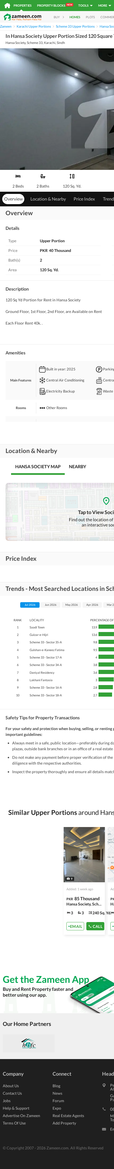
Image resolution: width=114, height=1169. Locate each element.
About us (11, 1085)
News (57, 1093)
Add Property (64, 1123)
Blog (56, 1085)
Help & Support (16, 1108)
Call (97, 926)
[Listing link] (84, 881)
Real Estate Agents (68, 1115)
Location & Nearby (48, 198)
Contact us (12, 1093)
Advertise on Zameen (21, 1115)
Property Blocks (54, 5)
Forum (58, 1100)
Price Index (84, 198)
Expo (57, 1108)
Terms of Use (14, 1123)
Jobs (7, 1100)
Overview (13, 198)
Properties (23, 5)
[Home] (7, 5)
